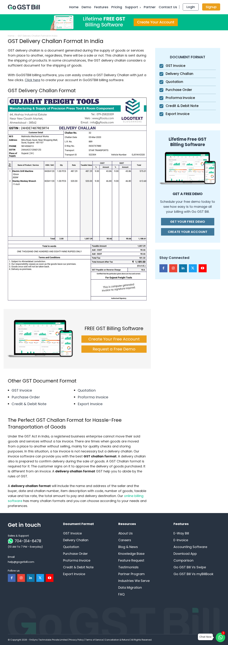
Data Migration (130, 587)
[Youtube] (203, 268)
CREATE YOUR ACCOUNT (188, 232)
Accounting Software (190, 547)
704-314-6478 (28, 541)
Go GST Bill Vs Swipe (189, 567)
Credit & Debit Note (29, 403)
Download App (185, 553)
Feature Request (131, 560)
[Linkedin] (183, 268)
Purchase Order (26, 397)
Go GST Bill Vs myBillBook (193, 574)
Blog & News (128, 547)
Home (11, 35)
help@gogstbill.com (21, 562)
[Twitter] (193, 268)
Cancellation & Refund (117, 639)
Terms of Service (94, 639)
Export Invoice (90, 403)
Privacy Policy (76, 639)
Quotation (87, 390)
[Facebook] (163, 268)
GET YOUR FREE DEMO (187, 221)
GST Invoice (22, 390)
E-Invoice (180, 540)
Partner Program (131, 574)
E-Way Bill (181, 533)
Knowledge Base (131, 553)
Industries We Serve (134, 580)
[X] (40, 578)
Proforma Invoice (93, 397)
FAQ (121, 594)
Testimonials (128, 567)
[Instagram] (173, 268)
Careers (124, 540)
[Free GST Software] (24, 7)
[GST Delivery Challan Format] (77, 199)
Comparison (183, 560)
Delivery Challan (179, 73)
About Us (125, 533)
